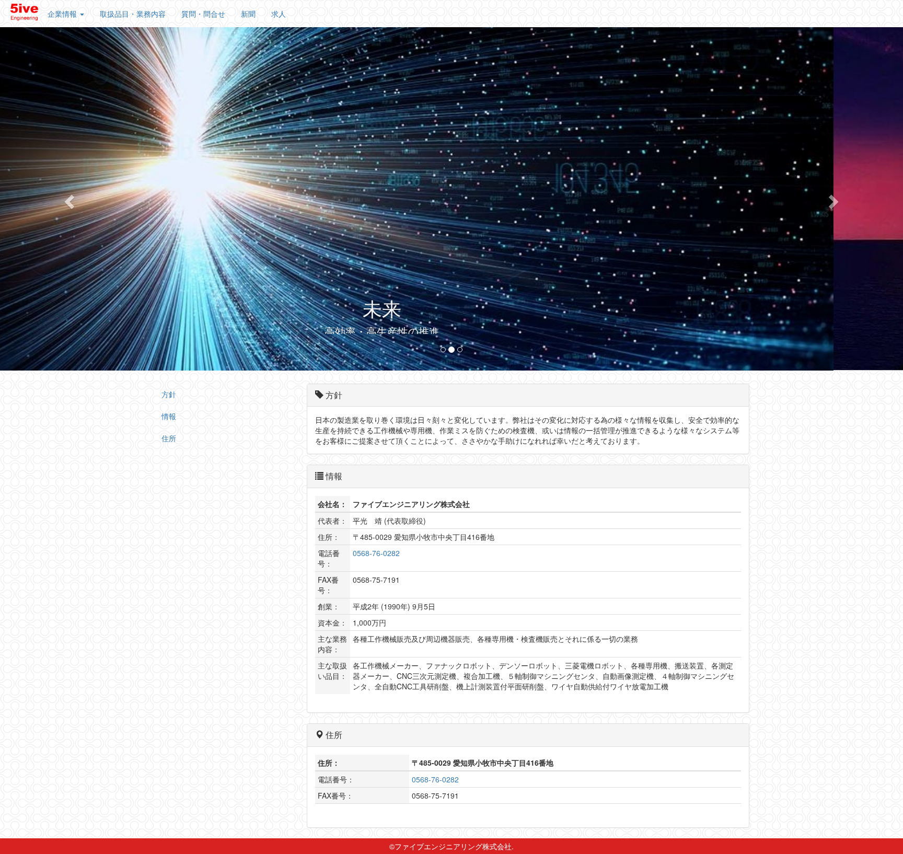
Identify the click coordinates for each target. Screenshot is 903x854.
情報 (168, 415)
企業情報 (63, 13)
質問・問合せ (203, 13)
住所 (168, 437)
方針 (168, 393)
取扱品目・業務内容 (133, 13)
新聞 (248, 13)
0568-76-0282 (376, 553)
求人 (278, 13)
